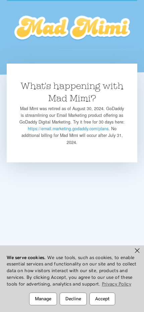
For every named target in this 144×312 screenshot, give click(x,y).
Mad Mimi (72, 28)
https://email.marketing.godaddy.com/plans (68, 129)
